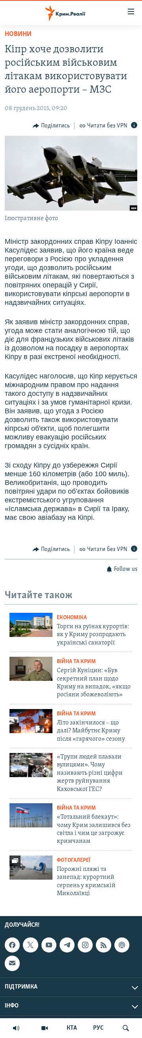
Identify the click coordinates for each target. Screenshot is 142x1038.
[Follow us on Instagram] (85, 944)
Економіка (72, 618)
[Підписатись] (12, 963)
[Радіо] (16, 1028)
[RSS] (103, 944)
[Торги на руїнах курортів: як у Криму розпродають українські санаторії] (30, 625)
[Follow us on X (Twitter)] (30, 944)
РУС (98, 1028)
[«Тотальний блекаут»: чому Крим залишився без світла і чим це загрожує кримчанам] (30, 815)
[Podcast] (121, 944)
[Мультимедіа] (44, 1028)
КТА (72, 1028)
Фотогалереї (73, 860)
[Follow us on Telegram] (67, 944)
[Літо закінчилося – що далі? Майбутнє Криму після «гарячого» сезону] (30, 721)
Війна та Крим (76, 662)
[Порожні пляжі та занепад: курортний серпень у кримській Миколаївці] (30, 867)
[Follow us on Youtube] (48, 944)
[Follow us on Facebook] (12, 944)
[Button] (51, 126)
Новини (18, 34)
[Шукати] (126, 1028)
